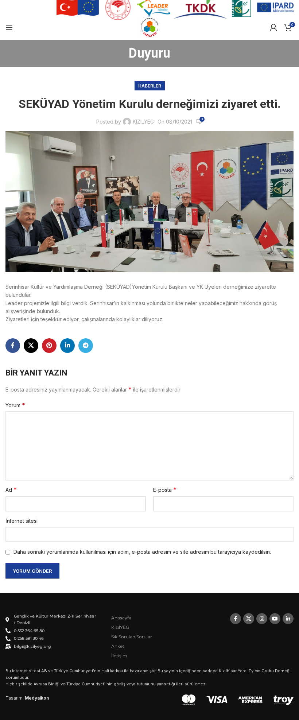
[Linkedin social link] (67, 345)
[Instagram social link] (261, 618)
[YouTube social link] (274, 618)
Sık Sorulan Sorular (131, 636)
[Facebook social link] (12, 345)
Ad (11, 489)
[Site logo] (149, 27)
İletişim (119, 655)
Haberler (149, 86)
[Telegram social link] (85, 345)
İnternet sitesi (21, 521)
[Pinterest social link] (49, 345)
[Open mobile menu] (9, 27)
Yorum (15, 405)
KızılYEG (120, 627)
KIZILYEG (143, 121)
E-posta (164, 489)
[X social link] (31, 345)
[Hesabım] (273, 27)
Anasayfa (121, 617)
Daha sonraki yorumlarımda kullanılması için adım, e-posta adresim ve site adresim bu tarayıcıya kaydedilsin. (142, 552)
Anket (117, 646)
